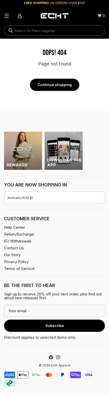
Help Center (14, 227)
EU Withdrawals (17, 241)
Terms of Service (19, 268)
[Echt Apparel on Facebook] (51, 357)
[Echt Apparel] (54, 16)
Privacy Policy (16, 261)
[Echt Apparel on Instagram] (58, 357)
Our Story (12, 254)
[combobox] (54, 30)
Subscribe (54, 325)
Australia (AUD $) (20, 198)
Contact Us (14, 248)
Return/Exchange (19, 234)
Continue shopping (55, 85)
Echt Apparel (60, 365)
